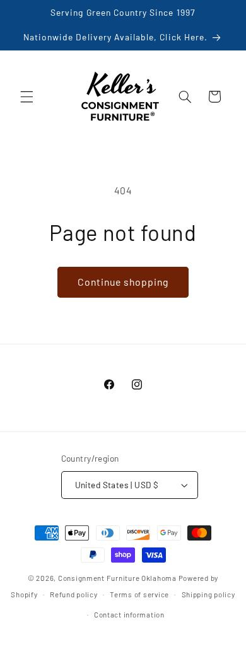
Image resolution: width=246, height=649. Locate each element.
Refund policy (74, 594)
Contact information (129, 614)
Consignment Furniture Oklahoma (117, 577)
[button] (26, 96)
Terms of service (139, 594)
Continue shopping (123, 282)
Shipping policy (208, 594)
